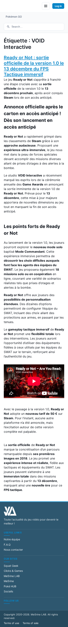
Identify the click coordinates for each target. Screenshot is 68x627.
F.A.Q (7, 544)
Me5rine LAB (12, 576)
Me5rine (9, 581)
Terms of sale (31, 623)
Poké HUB (10, 586)
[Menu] (45, 6)
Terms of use (11, 623)
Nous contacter (13, 549)
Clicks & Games (13, 570)
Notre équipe (12, 539)
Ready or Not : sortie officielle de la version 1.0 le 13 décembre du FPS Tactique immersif (34, 66)
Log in (58, 5)
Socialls (8, 591)
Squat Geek (11, 565)
